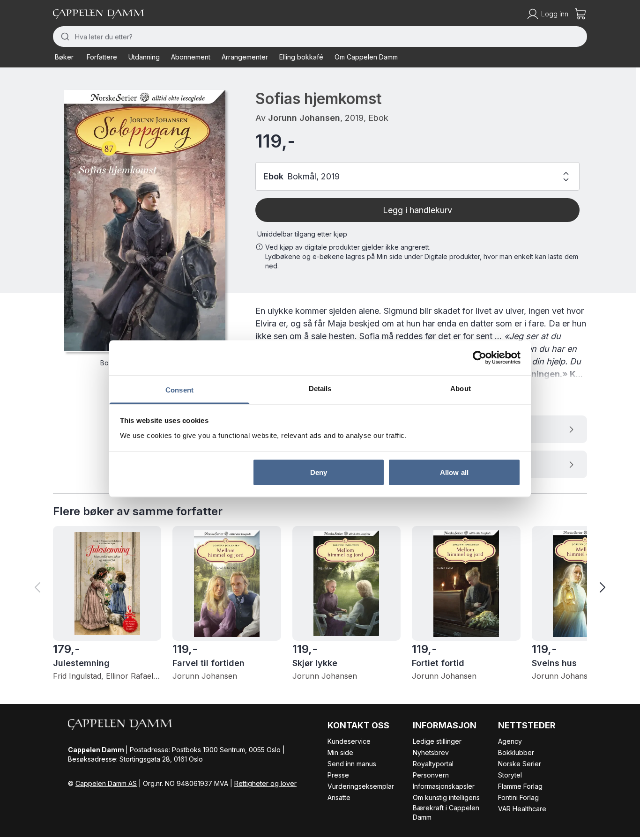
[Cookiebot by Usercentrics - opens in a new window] (480, 358)
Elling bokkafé (301, 57)
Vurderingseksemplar (360, 786)
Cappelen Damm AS (106, 783)
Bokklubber (516, 752)
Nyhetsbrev (431, 752)
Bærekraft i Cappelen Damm (446, 812)
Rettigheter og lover (265, 783)
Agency (510, 741)
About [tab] (460, 388)
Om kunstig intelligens (446, 797)
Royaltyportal (433, 764)
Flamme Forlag (520, 786)
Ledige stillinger (437, 741)
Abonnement (190, 57)
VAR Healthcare (522, 809)
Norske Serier (519, 764)
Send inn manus (351, 764)
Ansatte (338, 797)
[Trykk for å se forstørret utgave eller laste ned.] (144, 221)
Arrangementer (245, 57)
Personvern (431, 775)
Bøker (64, 57)
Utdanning (144, 57)
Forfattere (102, 57)
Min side (340, 752)
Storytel (510, 775)
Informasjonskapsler (444, 786)
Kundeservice (349, 741)
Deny (318, 472)
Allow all (454, 472)
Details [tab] (320, 388)
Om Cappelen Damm (366, 57)
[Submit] (64, 36)
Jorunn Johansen (304, 118)
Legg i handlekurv (417, 210)
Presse (338, 775)
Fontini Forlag (518, 797)
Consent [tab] (179, 389)
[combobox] (320, 36)
